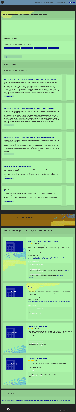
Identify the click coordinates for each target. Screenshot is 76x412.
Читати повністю (8, 96)
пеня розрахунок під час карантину (20, 398)
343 (23, 173)
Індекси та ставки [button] (48, 2)
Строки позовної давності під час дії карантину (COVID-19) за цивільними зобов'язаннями (30, 79)
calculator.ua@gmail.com (64, 408)
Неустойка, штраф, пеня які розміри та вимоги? (18, 166)
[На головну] (7, 2)
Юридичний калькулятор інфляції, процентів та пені (43, 241)
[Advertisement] (38, 27)
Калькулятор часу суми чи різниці (37, 326)
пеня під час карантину (45, 401)
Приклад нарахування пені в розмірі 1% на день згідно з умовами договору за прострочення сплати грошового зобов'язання (49, 302)
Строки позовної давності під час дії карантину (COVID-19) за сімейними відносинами (29, 137)
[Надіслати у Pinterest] (50, 223)
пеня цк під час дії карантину (63, 398)
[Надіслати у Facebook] (47, 223)
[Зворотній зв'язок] (74, 2)
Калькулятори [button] (38, 2)
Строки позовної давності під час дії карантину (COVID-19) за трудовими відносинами (29, 108)
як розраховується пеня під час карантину (49, 398)
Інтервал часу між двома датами (37, 358)
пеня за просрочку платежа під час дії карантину (30, 400)
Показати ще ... (31, 277)
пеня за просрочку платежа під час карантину (30, 401)
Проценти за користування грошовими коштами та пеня (20, 191)
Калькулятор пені (33, 287)
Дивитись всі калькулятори (14, 56)
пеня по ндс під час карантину (13, 401)
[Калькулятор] (70, 2)
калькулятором (66, 270)
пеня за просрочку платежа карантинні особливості (52, 400)
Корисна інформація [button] (60, 2)
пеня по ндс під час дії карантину (34, 398)
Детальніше (6, 50)
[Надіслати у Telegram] (51, 223)
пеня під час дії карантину (8, 398)
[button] (67, 2)
